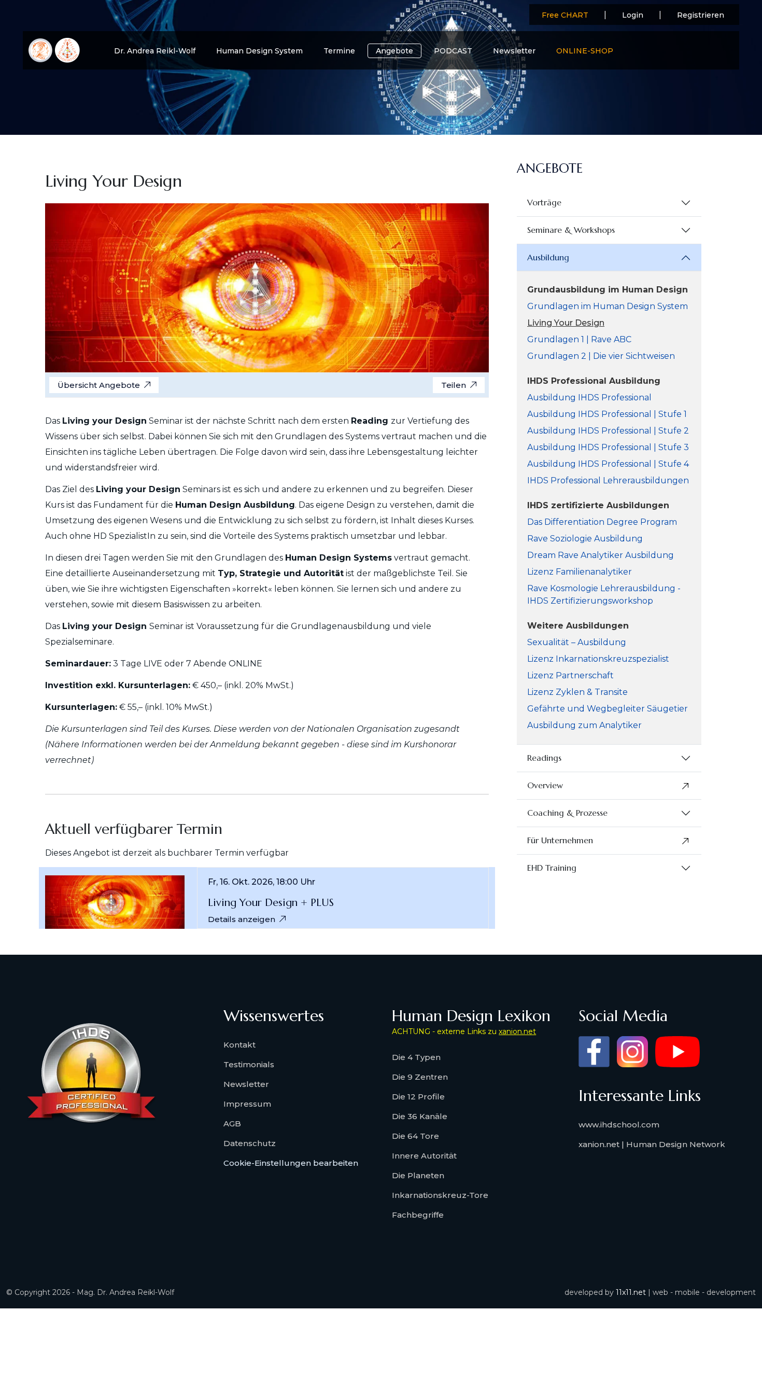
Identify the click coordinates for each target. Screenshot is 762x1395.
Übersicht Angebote (99, 385)
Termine (339, 50)
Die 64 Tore (415, 1136)
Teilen (453, 385)
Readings (544, 757)
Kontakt (239, 1045)
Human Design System (259, 50)
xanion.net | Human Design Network (651, 1144)
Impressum (247, 1104)
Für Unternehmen (560, 840)
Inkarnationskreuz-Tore (440, 1195)
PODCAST (453, 50)
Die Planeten (418, 1175)
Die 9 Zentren (420, 1077)
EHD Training (551, 867)
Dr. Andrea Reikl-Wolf (154, 50)
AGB (232, 1123)
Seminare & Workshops (571, 230)
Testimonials (248, 1064)
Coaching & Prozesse (567, 812)
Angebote (394, 50)
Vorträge (544, 202)
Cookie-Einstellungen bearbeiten (290, 1163)
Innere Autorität (424, 1156)
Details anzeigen (241, 919)
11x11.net (631, 1292)
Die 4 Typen (416, 1057)
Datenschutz (249, 1143)
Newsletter (514, 50)
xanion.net (517, 1031)
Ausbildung (548, 257)
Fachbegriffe (418, 1215)
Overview (545, 785)
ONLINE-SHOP (584, 50)
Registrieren (700, 15)
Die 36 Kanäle (419, 1116)
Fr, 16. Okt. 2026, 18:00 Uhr (261, 882)
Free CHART (565, 15)
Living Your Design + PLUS (271, 902)
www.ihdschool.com (618, 1124)
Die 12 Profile (418, 1096)
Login (632, 15)
